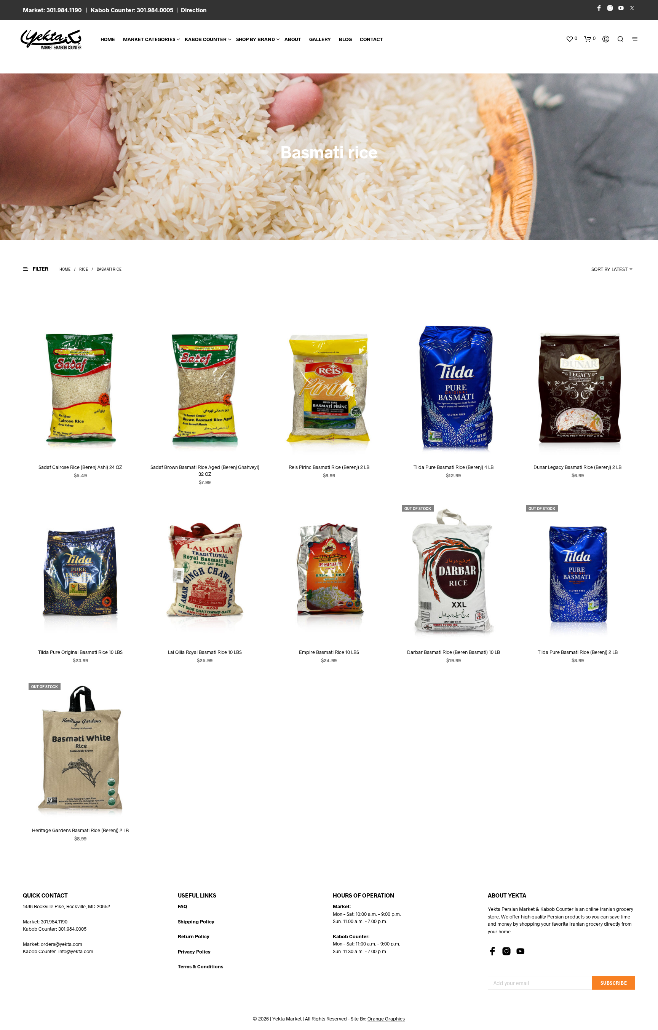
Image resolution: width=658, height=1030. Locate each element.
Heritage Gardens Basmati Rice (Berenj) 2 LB (80, 830)
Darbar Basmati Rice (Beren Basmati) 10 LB (453, 652)
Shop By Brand (255, 39)
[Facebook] (492, 951)
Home (108, 39)
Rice (83, 269)
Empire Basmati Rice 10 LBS (329, 652)
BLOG (345, 39)
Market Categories (149, 39)
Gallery (320, 39)
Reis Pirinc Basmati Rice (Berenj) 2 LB (329, 467)
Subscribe (614, 982)
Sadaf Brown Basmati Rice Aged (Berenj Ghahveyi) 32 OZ (204, 470)
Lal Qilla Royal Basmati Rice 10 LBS (204, 652)
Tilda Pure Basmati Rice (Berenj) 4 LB (454, 467)
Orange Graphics (386, 1019)
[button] (571, 38)
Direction (194, 9)
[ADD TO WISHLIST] (80, 443)
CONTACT (371, 39)
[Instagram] (506, 951)
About (292, 39)
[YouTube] (520, 951)
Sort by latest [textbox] (609, 269)
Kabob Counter (206, 39)
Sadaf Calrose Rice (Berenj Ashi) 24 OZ (80, 467)
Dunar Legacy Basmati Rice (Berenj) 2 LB (578, 467)
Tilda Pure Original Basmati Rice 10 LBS (80, 652)
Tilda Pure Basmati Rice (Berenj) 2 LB (578, 652)
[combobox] (599, 269)
